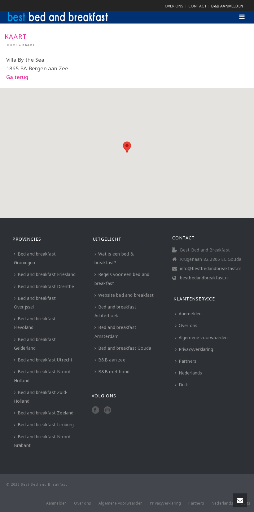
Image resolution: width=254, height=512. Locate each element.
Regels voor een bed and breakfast (122, 278)
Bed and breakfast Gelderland (35, 343)
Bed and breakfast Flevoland (35, 323)
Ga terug (17, 77)
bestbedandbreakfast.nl (204, 278)
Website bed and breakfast (126, 295)
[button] (127, 147)
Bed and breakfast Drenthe (46, 286)
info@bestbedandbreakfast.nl (210, 268)
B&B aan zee (111, 360)
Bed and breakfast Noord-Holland (43, 376)
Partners (188, 361)
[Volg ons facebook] (95, 410)
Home (12, 45)
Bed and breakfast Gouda (124, 348)
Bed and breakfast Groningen (35, 258)
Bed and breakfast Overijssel (35, 302)
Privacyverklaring (196, 349)
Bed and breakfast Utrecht (45, 360)
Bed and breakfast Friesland (47, 274)
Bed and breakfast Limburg (46, 424)
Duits (184, 384)
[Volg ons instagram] (107, 410)
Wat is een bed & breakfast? (114, 258)
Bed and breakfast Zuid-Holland (41, 396)
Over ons (188, 325)
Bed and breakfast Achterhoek (115, 311)
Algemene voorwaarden (203, 337)
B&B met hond (113, 371)
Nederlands (190, 373)
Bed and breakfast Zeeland (46, 413)
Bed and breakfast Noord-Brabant (43, 441)
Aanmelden (190, 314)
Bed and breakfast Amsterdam (115, 331)
